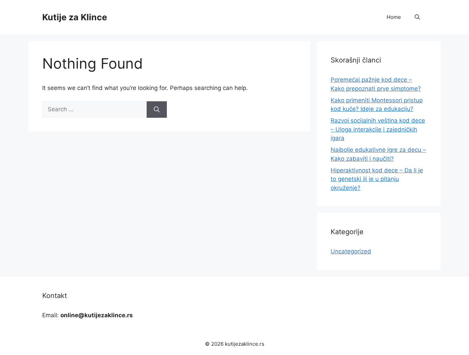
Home (394, 17)
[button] (417, 17)
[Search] (157, 109)
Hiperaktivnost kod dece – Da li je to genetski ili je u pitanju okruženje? (377, 179)
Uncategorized (351, 251)
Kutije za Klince (74, 17)
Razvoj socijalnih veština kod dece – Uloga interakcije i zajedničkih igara (378, 129)
